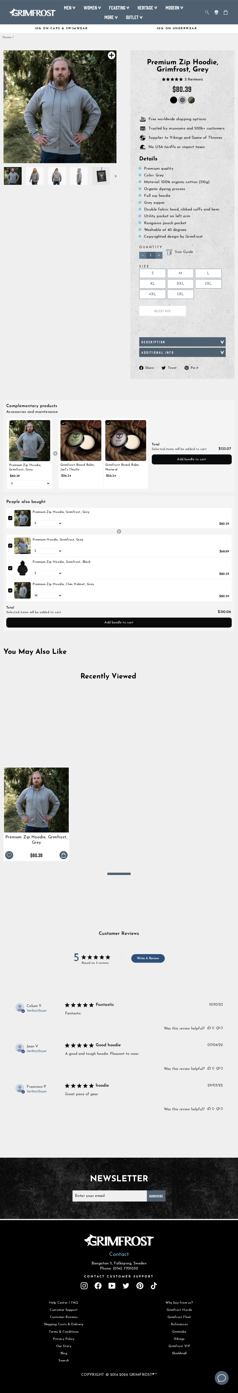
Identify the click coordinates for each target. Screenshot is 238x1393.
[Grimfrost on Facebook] (98, 1285)
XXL (180, 284)
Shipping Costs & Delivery (64, 1324)
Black (173, 100)
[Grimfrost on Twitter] (125, 1285)
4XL (152, 294)
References (179, 1324)
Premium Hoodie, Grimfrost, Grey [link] (58, 539)
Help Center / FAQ (64, 1303)
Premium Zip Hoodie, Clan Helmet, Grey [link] (63, 584)
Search (64, 1360)
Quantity (151, 247)
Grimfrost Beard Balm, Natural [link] (122, 467)
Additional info (158, 352)
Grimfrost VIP (179, 1346)
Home (6, 37)
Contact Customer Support (119, 1276)
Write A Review (148, 958)
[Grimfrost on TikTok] (153, 1285)
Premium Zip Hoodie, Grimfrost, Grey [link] (25, 467)
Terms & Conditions (64, 1332)
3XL (208, 284)
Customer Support (64, 1310)
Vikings (179, 1339)
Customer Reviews (64, 1317)
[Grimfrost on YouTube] (112, 1285)
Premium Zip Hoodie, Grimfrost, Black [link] (62, 562)
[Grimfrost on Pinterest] (139, 1285)
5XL (180, 294)
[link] (29, 440)
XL (152, 284)
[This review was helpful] (209, 1027)
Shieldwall (179, 1353)
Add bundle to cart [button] (191, 459)
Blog (63, 1353)
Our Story (64, 1346)
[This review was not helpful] (217, 1027)
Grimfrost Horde (179, 1310)
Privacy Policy (64, 1339)
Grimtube (179, 1332)
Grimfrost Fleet (179, 1317)
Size (144, 266)
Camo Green (191, 100)
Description (153, 342)
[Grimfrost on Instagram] (84, 1285)
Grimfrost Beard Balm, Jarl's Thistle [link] (77, 467)
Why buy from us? (179, 1303)
